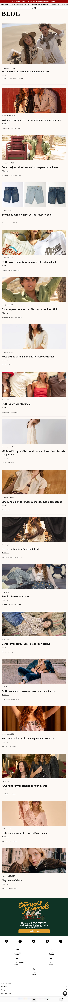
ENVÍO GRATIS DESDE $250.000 (9, 4)
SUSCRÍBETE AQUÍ (34, 931)
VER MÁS (5, 75)
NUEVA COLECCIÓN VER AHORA (29, 4)
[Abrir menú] (34, 999)
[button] (7, 999)
